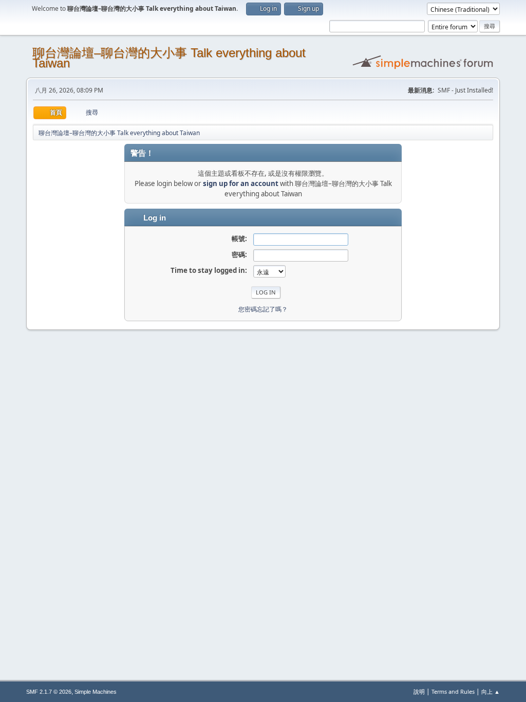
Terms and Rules (453, 691)
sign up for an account (240, 183)
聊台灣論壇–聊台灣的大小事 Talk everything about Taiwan (169, 58)
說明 (419, 691)
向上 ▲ (490, 691)
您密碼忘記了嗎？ (263, 309)
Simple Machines (95, 692)
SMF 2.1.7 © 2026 (48, 692)
